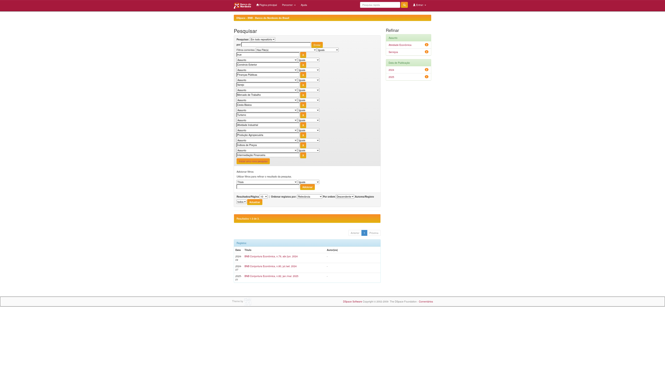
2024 (391, 70)
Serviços (393, 52)
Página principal (268, 5)
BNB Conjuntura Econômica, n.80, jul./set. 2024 (271, 266)
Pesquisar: (243, 39)
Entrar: (419, 5)
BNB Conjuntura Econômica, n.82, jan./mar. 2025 (271, 276)
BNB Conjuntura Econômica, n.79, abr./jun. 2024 (271, 256)
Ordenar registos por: (283, 196)
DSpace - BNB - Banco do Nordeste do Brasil (262, 18)
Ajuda (304, 5)
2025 (391, 77)
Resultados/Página (248, 196)
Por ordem (329, 196)
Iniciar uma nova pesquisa (253, 161)
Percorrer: (288, 5)
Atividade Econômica (400, 45)
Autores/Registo (364, 196)
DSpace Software (352, 301)
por (239, 44)
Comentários (426, 301)
